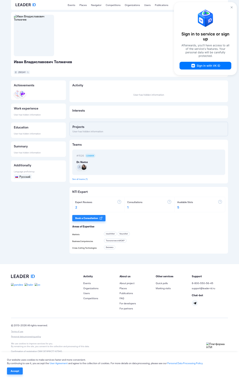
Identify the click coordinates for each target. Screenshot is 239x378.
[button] (101, 276)
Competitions (113, 5)
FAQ (122, 298)
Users (147, 5)
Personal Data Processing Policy (184, 363)
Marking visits (163, 288)
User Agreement (59, 363)
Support (197, 276)
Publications (161, 5)
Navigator (96, 5)
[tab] (101, 276)
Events (71, 5)
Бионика (109, 247)
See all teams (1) (80, 179)
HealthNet (110, 234)
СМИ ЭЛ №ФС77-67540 (50, 351)
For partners (126, 308)
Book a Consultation (86, 218)
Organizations (132, 5)
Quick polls (162, 283)
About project (127, 283)
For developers (128, 303)
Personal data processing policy (26, 336)
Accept (15, 371)
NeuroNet (124, 234)
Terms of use (17, 331)
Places (83, 5)
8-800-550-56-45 (202, 283)
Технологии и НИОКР (115, 240)
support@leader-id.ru (203, 288)
